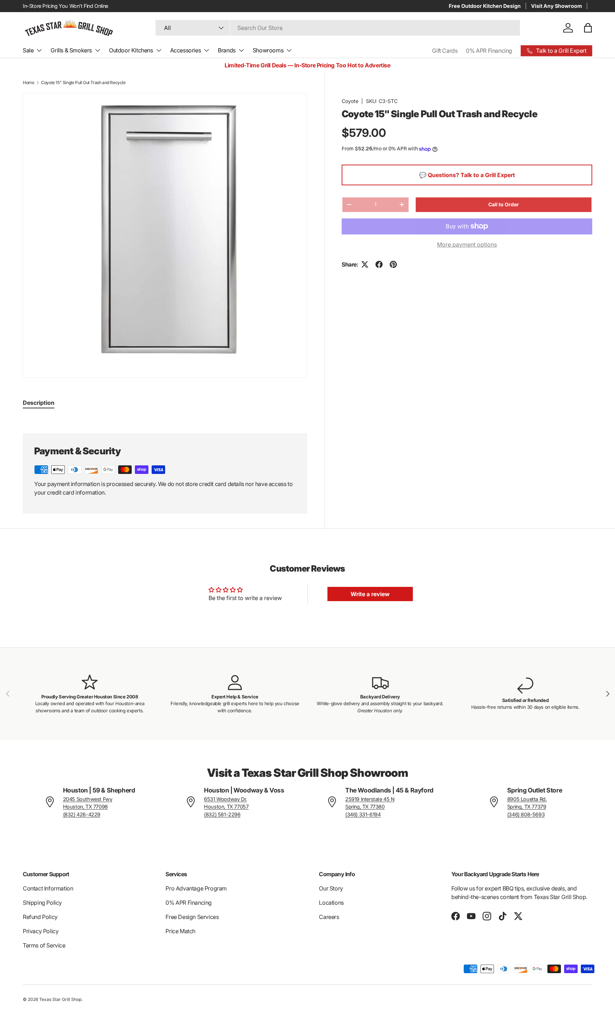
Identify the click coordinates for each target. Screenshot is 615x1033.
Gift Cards (444, 50)
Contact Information (48, 888)
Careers (329, 916)
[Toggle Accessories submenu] (206, 50)
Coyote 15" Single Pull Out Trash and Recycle (83, 82)
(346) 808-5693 (526, 814)
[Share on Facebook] (379, 264)
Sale (28, 50)
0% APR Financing (489, 50)
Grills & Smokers (71, 50)
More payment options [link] (467, 244)
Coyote (350, 101)
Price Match (180, 931)
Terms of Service (44, 945)
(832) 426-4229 (81, 814)
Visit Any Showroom (556, 6)
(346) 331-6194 (362, 814)
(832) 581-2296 (222, 814)
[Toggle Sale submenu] (39, 50)
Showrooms (268, 50)
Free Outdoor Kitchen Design (485, 6)
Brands (227, 50)
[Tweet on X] (365, 264)
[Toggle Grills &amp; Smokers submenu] (97, 50)
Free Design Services (192, 916)
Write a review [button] (370, 594)
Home (28, 82)
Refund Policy (40, 916)
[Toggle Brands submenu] (241, 50)
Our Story (331, 888)
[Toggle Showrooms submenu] (289, 50)
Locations (331, 902)
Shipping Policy (42, 902)
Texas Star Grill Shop (60, 999)
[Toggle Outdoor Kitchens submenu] (158, 50)
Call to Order (503, 204)
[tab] (38, 402)
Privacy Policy (40, 931)
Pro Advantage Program (196, 888)
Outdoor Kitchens (131, 50)
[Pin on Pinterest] (393, 264)
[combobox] (338, 28)
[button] (588, 28)
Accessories (185, 50)
